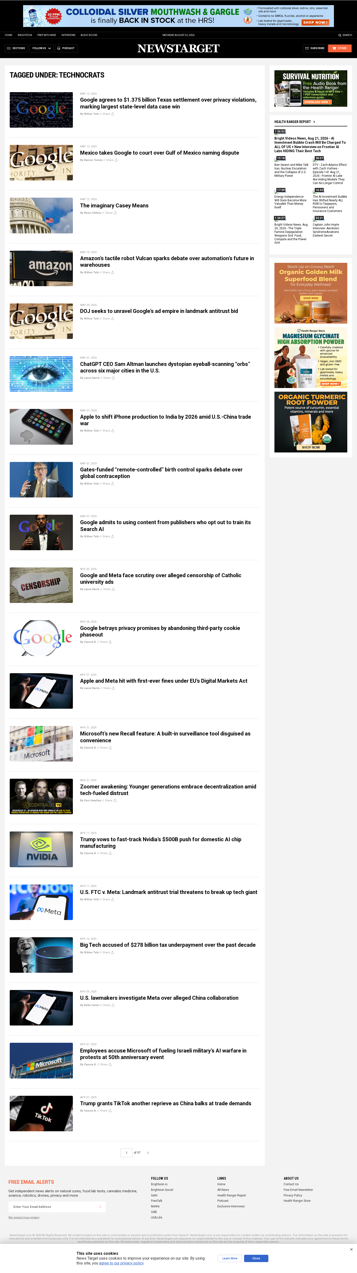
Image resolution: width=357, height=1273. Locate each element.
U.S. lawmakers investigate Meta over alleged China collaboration (159, 998)
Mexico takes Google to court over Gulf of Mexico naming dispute (159, 153)
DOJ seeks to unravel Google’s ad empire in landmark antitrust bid (159, 311)
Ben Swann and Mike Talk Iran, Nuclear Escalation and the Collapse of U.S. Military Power (291, 170)
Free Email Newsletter (298, 1190)
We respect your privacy (23, 1217)
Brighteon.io (159, 1184)
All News (223, 1190)
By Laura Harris (90, 378)
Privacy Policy (293, 1195)
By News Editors (91, 212)
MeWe (155, 1206)
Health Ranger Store (297, 1200)
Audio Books (89, 35)
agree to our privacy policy (121, 1263)
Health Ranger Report (292, 122)
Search (347, 35)
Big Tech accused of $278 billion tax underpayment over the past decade (168, 945)
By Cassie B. (88, 642)
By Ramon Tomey (91, 160)
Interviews (68, 35)
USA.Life (156, 1217)
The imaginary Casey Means (114, 206)
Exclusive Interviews (231, 1206)
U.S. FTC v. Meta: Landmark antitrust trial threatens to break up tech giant (168, 892)
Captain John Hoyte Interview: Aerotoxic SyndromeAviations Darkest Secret (326, 230)
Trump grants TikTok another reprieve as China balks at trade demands (165, 1103)
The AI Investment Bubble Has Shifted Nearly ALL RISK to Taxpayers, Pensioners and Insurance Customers (330, 204)
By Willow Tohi (89, 113)
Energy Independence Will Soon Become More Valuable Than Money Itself (290, 202)
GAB (154, 1212)
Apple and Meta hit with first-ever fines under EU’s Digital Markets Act (163, 681)
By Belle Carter (89, 1005)
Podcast (223, 1200)
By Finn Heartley (90, 800)
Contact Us (291, 1184)
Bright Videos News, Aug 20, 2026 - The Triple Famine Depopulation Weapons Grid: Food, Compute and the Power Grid (291, 233)
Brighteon (25, 35)
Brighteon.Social (162, 1190)
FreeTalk (156, 1200)
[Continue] (100, 1207)
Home (8, 35)
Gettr (154, 1195)
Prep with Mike (46, 35)
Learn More (230, 1258)
